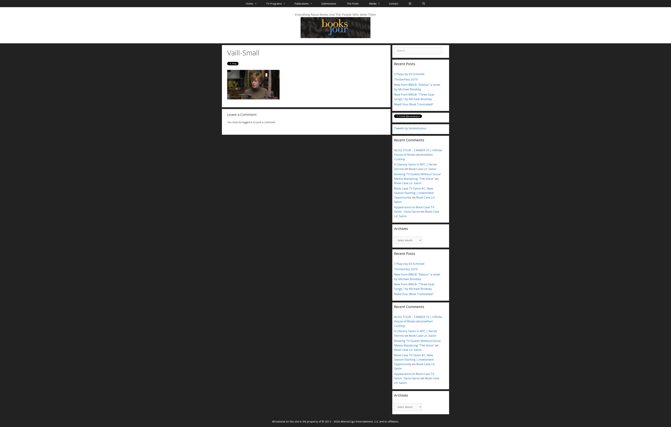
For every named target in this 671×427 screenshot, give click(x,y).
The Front (353, 3)
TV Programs (274, 3)
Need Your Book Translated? (413, 104)
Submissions (328, 3)
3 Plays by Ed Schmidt (409, 74)
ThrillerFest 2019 (406, 79)
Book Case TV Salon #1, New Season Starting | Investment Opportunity (414, 192)
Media (372, 3)
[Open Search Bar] (423, 3)
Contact (393, 3)
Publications (301, 3)
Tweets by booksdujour (410, 128)
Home (249, 3)
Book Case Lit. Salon (422, 169)
